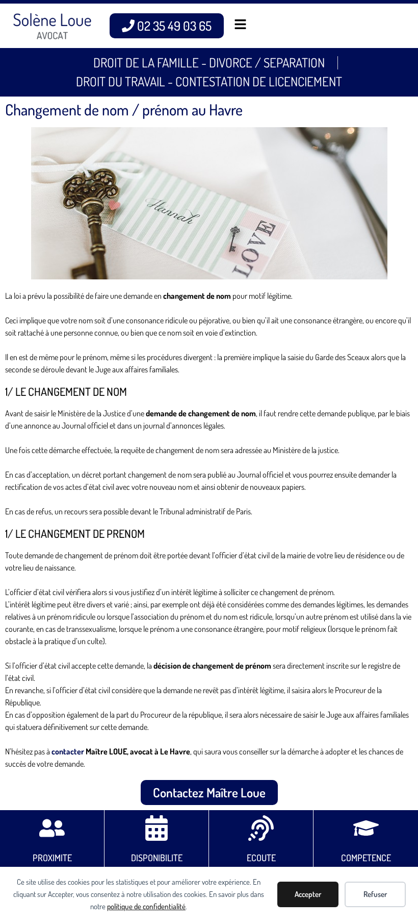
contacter (67, 751)
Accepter (308, 894)
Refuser (375, 894)
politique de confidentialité (146, 906)
